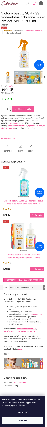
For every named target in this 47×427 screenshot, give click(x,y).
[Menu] (41, 3)
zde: (20, 349)
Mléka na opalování (21, 382)
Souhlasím (22, 420)
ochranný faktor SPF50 (17, 126)
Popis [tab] (6, 287)
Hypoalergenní (14, 123)
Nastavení (22, 412)
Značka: (13, 33)
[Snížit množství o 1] (10, 110)
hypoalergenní (36, 314)
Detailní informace (8, 138)
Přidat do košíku (24, 109)
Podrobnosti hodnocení (34, 30)
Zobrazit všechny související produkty (23, 280)
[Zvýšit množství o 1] (10, 107)
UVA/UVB (11, 128)
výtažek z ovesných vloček (15, 331)
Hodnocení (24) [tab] (27, 287)
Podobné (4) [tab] (14, 287)
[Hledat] (27, 3)
